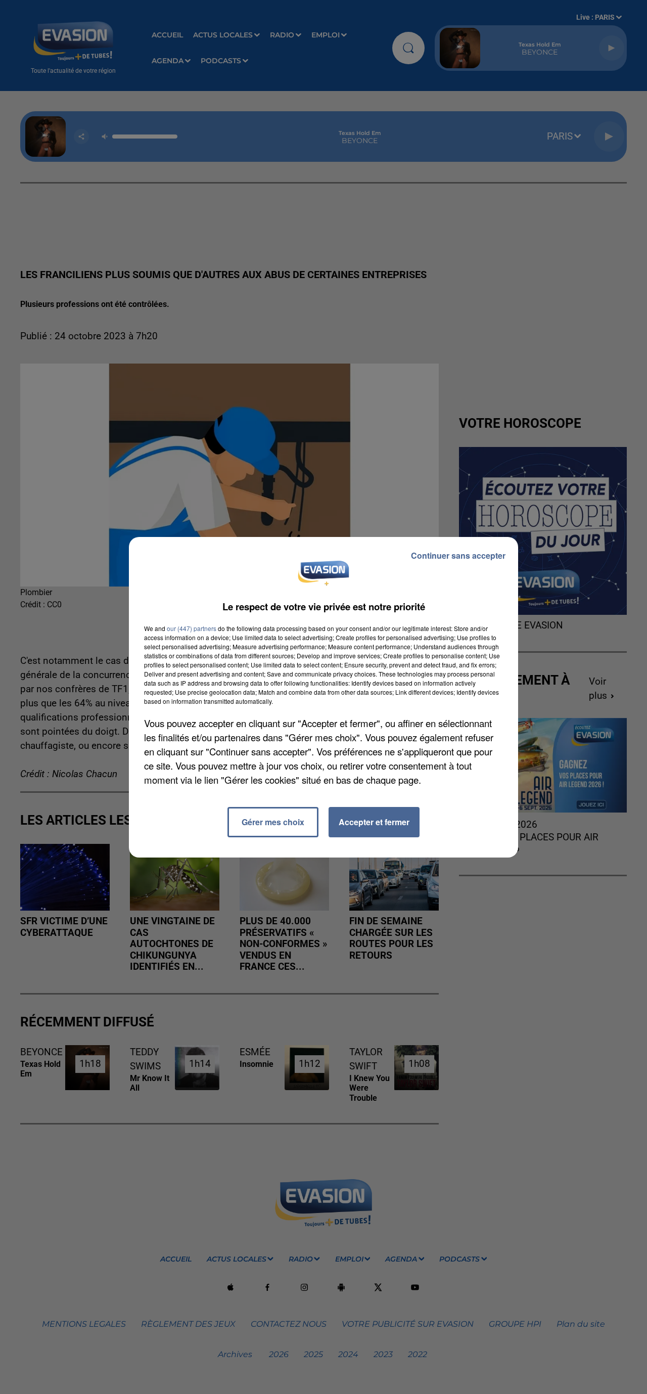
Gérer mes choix (273, 822)
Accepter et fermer (374, 822)
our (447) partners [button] (191, 628)
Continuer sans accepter (458, 555)
